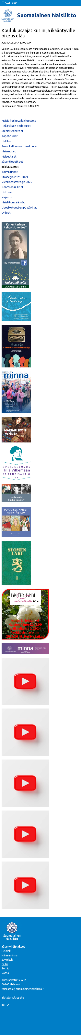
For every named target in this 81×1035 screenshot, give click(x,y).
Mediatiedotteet (12, 131)
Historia (7, 192)
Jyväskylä (7, 959)
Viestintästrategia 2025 (17, 182)
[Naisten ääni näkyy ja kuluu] (16, 501)
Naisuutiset (9, 156)
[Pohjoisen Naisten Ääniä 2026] (16, 536)
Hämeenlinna (9, 955)
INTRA (5, 1004)
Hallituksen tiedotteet (16, 125)
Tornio (5, 968)
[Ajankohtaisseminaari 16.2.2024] (25, 856)
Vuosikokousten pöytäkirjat (19, 207)
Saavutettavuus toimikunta (19, 146)
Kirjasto (7, 197)
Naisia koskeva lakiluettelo (19, 120)
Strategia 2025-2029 (15, 177)
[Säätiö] (16, 479)
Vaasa (5, 973)
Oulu (5, 964)
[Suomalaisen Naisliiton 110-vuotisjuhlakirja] (16, 320)
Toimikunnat (10, 171)
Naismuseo (9, 151)
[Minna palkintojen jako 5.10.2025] (25, 907)
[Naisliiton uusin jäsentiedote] (25, 653)
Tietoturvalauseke (13, 997)
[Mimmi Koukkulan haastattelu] (25, 704)
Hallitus (6, 141)
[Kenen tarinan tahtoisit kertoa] (15, 287)
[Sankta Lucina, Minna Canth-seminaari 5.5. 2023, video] (25, 805)
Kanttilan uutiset (12, 187)
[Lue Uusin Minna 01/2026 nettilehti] (16, 412)
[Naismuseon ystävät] (16, 441)
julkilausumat (10, 166)
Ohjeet (6, 212)
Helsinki (6, 950)
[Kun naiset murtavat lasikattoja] (16, 366)
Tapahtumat (10, 136)
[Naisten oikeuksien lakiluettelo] (16, 583)
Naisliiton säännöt (13, 202)
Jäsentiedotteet (12, 161)
